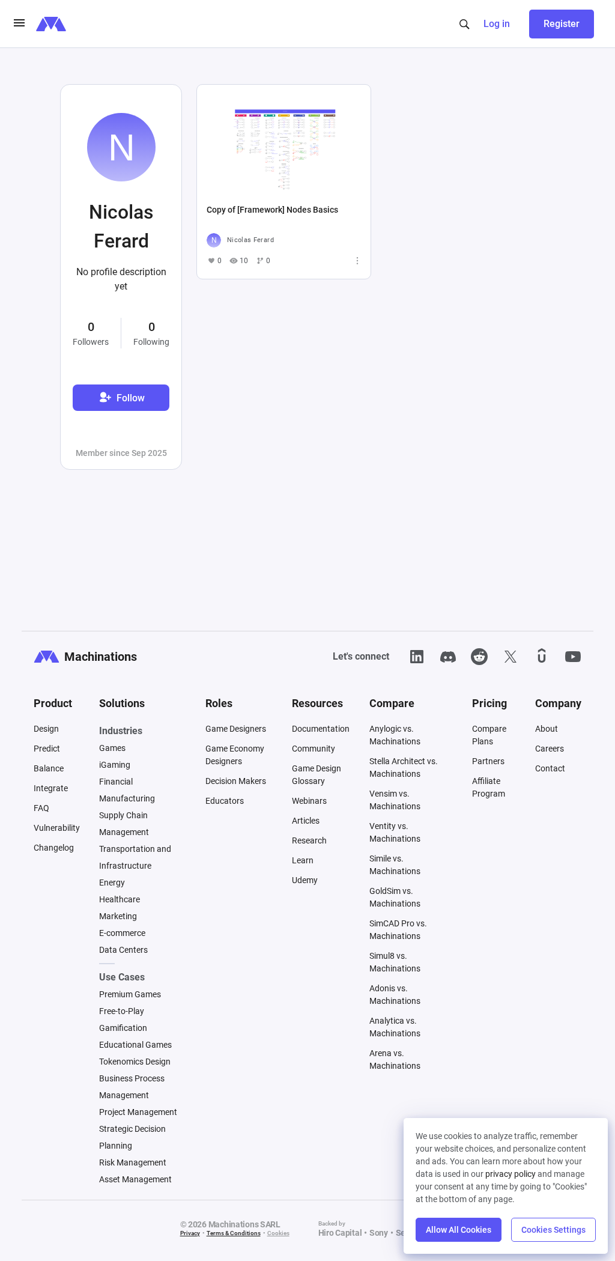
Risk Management (132, 1162)
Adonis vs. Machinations (394, 994)
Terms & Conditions (234, 1233)
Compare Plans (489, 735)
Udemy (305, 880)
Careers (549, 748)
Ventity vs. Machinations (394, 832)
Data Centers (123, 950)
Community (313, 748)
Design (46, 729)
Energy (112, 882)
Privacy (190, 1233)
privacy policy (510, 1174)
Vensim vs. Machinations (394, 800)
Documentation (321, 729)
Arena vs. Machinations (394, 1059)
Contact (550, 768)
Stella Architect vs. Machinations (403, 767)
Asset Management (135, 1179)
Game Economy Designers (234, 755)
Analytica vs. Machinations (394, 1027)
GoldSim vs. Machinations (394, 897)
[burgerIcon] (19, 24)
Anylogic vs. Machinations (394, 735)
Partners (488, 761)
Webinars (309, 801)
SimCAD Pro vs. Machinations (398, 930)
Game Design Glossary (316, 775)
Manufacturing (127, 798)
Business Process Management (132, 1087)
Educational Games (135, 1045)
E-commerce (122, 933)
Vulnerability (57, 828)
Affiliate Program (488, 787)
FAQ (41, 808)
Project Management (138, 1112)
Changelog (54, 847)
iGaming (114, 765)
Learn (303, 860)
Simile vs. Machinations (394, 865)
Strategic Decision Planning (132, 1137)
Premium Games (130, 994)
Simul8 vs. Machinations (394, 962)
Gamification (123, 1028)
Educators (224, 801)
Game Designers (235, 729)
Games (112, 748)
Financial (116, 781)
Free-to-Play (121, 1011)
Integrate (51, 788)
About (546, 729)
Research (309, 840)
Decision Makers (235, 781)
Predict (47, 748)
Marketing (118, 916)
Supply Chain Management (124, 823)
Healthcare (119, 899)
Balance (49, 768)
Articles (306, 820)
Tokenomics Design (135, 1061)
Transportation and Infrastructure (135, 857)
